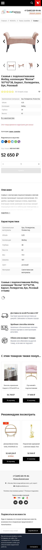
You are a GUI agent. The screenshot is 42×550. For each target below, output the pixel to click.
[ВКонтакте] (2, 141)
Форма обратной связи (21, 479)
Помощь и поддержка (31, 491)
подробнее (5, 213)
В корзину (11, 400)
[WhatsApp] (15, 141)
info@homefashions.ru (22, 486)
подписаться (33, 531)
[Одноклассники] (9, 141)
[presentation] (4, 42)
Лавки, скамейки (24, 20)
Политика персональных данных (13, 491)
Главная (4, 20)
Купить (21, 170)
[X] (5, 141)
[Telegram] (12, 141)
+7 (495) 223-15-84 (32, 10)
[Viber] (19, 141)
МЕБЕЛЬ (13, 20)
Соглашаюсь (34, 547)
